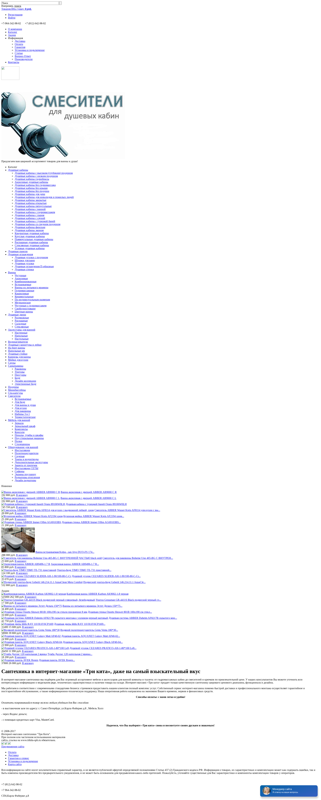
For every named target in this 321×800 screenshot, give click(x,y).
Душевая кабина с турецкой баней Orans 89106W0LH (96, 504)
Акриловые (21, 278)
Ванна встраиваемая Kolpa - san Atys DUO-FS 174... (64, 552)
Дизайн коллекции (25, 380)
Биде (17, 377)
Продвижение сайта (12, 746)
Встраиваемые (23, 284)
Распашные (21, 320)
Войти (11, 17)
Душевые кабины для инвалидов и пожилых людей (44, 197)
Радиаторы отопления (27, 477)
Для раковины (23, 411)
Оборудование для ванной (23, 447)
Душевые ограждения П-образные (34, 266)
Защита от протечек (26, 465)
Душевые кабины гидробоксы (32, 179)
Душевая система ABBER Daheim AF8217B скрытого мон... (143, 618)
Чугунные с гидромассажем (30, 305)
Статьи (19, 53)
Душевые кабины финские (30, 227)
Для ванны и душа (25, 405)
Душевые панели (18, 251)
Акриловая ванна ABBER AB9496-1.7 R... (75, 564)
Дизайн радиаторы (25, 480)
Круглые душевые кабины (30, 236)
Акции (12, 35)
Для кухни (21, 408)
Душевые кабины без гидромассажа (35, 185)
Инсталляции (22, 450)
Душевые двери (17, 314)
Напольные (21, 335)
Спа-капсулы (15, 393)
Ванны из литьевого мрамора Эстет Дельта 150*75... (92, 605)
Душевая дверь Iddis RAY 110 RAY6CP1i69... (79, 624)
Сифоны (19, 471)
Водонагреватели (18, 341)
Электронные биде (25, 384)
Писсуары (20, 374)
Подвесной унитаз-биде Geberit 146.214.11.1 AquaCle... (114, 582)
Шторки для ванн (25, 260)
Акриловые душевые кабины (31, 182)
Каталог (12, 32)
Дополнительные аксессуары (31, 462)
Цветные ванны (24, 311)
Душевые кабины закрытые (30, 200)
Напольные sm (16, 350)
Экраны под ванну (25, 474)
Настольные (22, 338)
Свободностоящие (25, 308)
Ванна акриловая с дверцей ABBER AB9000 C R (89, 492)
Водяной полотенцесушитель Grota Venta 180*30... (89, 630)
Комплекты (21, 429)
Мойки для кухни (18, 359)
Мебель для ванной (19, 420)
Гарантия (20, 47)
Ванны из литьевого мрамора (31, 287)
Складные (20, 323)
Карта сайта (15, 764)
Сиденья (19, 456)
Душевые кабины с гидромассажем (35, 212)
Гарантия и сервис (18, 758)
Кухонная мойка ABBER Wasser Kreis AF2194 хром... (93, 516)
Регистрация (15, 14)
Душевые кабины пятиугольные (33, 206)
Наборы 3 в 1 (22, 414)
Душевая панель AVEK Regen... (57, 660)
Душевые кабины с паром (29, 215)
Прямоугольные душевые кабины (34, 239)
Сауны (12, 362)
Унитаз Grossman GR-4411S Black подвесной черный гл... (128, 599)
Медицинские (23, 302)
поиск (17, 6)
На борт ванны (16, 347)
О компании (15, 29)
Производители (24, 59)
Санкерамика (15, 365)
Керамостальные (24, 296)
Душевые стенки (24, 269)
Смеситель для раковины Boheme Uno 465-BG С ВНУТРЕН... (137, 558)
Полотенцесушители (26, 453)
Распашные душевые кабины (31, 242)
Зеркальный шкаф (25, 426)
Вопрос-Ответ (23, 56)
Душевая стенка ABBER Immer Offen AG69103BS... (91, 522)
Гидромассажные (24, 290)
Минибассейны (17, 390)
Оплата (19, 44)
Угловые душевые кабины (30, 248)
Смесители (14, 396)
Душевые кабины (18, 170)
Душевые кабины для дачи (30, 194)
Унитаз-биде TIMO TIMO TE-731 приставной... (84, 570)
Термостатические (25, 417)
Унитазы (20, 371)
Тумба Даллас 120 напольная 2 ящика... (69, 654)
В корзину (22, 495)
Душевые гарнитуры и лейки (24, 344)
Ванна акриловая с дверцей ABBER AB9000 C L (88, 498)
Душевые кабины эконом (29, 230)
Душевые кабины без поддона (32, 191)
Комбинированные (25, 281)
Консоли (20, 432)
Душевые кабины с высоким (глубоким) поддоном (44, 173)
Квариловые (22, 293)
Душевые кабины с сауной (30, 218)
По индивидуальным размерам (32, 299)
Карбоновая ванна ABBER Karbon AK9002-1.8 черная (97, 593)
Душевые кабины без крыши (31, 188)
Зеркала (19, 423)
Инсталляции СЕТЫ (26, 468)
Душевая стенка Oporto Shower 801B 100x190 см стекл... (120, 612)
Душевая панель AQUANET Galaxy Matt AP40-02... (90, 636)
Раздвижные (22, 317)
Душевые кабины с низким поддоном (36, 176)
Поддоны (13, 387)
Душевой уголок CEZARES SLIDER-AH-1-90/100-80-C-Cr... (106, 576)
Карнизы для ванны (19, 356)
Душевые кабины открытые (31, 203)
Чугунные (20, 275)
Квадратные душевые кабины (32, 233)
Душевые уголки (24, 263)
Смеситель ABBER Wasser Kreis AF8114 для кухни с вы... (127, 510)
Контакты (13, 62)
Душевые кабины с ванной (30, 209)
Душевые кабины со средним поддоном (37, 224)
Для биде (20, 402)
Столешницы (22, 444)
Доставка (20, 41)
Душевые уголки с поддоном (31, 257)
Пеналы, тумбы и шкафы (29, 435)
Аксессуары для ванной (21, 329)
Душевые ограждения (20, 254)
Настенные (21, 332)
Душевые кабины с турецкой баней (35, 221)
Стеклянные (22, 326)
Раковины (20, 368)
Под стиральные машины (29, 438)
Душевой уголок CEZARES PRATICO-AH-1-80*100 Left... (103, 648)
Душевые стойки (17, 353)
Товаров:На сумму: (16, 9)
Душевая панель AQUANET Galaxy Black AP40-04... (93, 642)
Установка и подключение (30, 50)
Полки (18, 441)
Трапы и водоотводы (27, 459)
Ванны (12, 272)
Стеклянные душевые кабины (32, 245)
